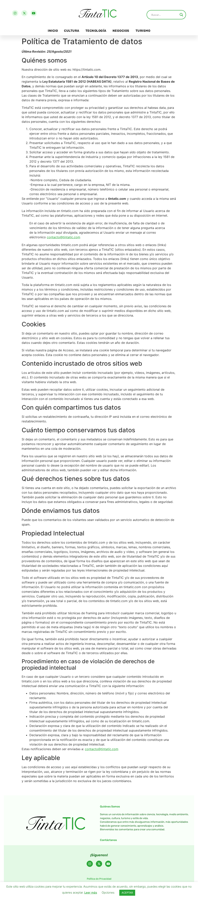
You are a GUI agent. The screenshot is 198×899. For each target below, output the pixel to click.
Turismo (143, 31)
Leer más (90, 892)
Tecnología (95, 31)
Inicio (53, 31)
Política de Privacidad (99, 878)
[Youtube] (34, 13)
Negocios (121, 31)
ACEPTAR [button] (127, 892)
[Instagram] (15, 13)
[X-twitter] (24, 13)
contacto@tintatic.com (63, 237)
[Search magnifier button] (181, 14)
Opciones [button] (108, 892)
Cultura (71, 31)
